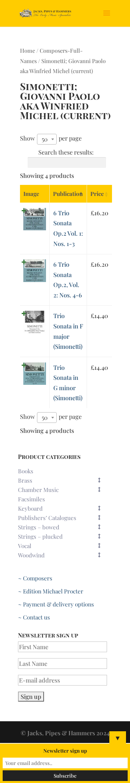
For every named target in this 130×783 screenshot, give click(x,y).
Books (25, 471)
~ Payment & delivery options (56, 604)
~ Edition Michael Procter (50, 591)
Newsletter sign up (65, 750)
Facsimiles (31, 499)
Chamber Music (38, 489)
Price (97, 193)
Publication (68, 193)
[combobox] (47, 139)
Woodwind (31, 555)
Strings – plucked (40, 536)
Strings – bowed (38, 527)
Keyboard (30, 508)
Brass (25, 480)
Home (27, 50)
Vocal (24, 545)
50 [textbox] (45, 139)
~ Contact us (34, 617)
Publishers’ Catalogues (47, 517)
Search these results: (66, 152)
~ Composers (35, 578)
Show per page (51, 138)
